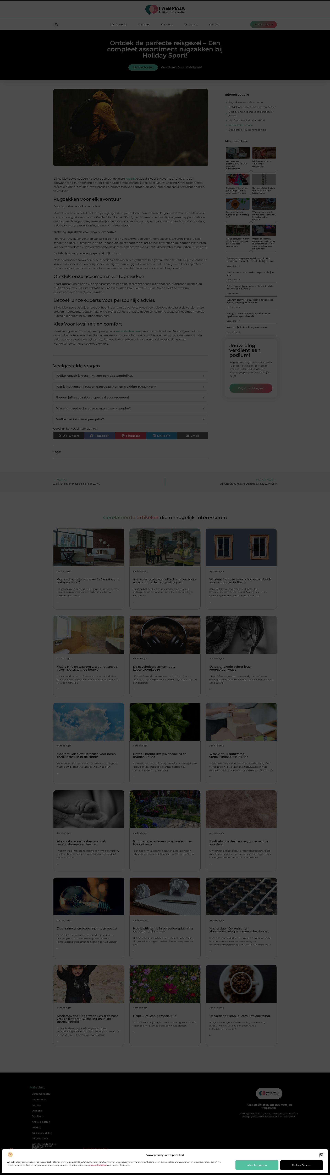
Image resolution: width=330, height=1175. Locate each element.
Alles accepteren (257, 1165)
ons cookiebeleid (98, 1165)
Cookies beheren (301, 1165)
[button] (321, 1155)
